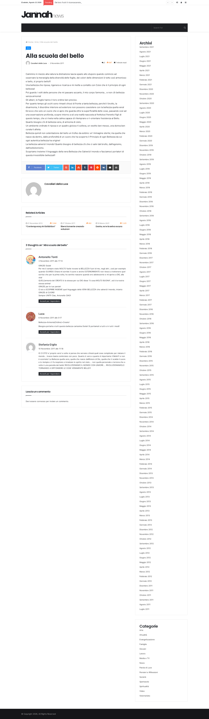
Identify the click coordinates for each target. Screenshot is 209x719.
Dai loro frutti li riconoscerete (68, 2)
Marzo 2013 (144, 515)
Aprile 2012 (144, 567)
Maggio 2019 (145, 178)
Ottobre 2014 (145, 426)
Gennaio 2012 (145, 581)
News (142, 663)
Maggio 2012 (145, 562)
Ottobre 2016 (145, 319)
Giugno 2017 (145, 281)
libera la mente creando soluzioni (72, 228)
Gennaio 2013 (145, 525)
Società (142, 677)
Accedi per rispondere (50, 301)
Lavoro (142, 653)
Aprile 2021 (144, 70)
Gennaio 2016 (145, 356)
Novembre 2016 (146, 314)
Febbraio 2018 (145, 248)
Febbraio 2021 (145, 80)
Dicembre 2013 (146, 473)
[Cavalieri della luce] (42, 14)
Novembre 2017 (146, 262)
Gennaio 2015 (145, 412)
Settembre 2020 (146, 103)
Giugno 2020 (145, 117)
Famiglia (143, 644)
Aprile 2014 (144, 454)
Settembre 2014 (146, 431)
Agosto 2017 (145, 272)
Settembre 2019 (146, 159)
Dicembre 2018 (146, 201)
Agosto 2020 (145, 108)
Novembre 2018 (146, 206)
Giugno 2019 (145, 173)
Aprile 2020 (144, 126)
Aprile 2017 (144, 290)
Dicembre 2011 (145, 586)
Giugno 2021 (145, 61)
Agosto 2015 (145, 379)
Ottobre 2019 (145, 155)
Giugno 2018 (145, 230)
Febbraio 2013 (145, 520)
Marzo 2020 (144, 131)
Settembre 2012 (146, 543)
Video (142, 691)
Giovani (142, 649)
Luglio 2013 (144, 497)
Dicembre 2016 (146, 309)
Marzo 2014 (144, 459)
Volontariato (144, 696)
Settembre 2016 (146, 323)
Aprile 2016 (144, 342)
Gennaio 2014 (145, 468)
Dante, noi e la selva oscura (109, 226)
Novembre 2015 (146, 365)
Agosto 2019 (145, 164)
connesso (41, 401)
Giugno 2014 (145, 445)
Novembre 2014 (146, 422)
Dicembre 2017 (146, 258)
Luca (41, 313)
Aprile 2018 (144, 239)
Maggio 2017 (145, 286)
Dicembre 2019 (146, 145)
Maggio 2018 (145, 234)
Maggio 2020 (145, 122)
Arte (37, 42)
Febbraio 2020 (145, 136)
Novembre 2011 (146, 590)
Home (30, 42)
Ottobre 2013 (145, 483)
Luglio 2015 (144, 384)
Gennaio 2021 (145, 84)
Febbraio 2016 (145, 351)
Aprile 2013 (144, 511)
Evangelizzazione (147, 639)
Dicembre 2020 (146, 89)
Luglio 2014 (144, 440)
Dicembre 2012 (146, 529)
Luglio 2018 (144, 225)
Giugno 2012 (145, 557)
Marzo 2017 (144, 295)
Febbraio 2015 (145, 408)
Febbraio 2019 (145, 192)
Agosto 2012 (145, 548)
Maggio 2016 (145, 337)
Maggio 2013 (145, 506)
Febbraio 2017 (145, 300)
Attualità (143, 635)
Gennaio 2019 (145, 197)
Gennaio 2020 (145, 141)
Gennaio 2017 (145, 304)
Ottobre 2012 (145, 539)
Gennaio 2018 (145, 253)
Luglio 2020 (144, 112)
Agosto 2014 (145, 436)
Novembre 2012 (146, 534)
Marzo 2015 (144, 403)
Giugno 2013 (145, 501)
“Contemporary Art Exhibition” (40, 226)
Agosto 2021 (145, 52)
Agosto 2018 (145, 220)
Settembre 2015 (146, 375)
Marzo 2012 (144, 572)
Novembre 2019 (146, 150)
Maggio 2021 (145, 66)
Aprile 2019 (144, 183)
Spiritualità (144, 686)
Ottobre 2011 (145, 595)
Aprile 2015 (144, 398)
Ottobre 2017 (145, 267)
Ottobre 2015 (145, 370)
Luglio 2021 (144, 56)
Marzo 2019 (144, 187)
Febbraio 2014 (145, 464)
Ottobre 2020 (145, 98)
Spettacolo (144, 682)
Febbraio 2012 (145, 576)
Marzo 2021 (144, 75)
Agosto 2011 (144, 604)
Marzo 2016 (144, 347)
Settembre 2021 (146, 47)
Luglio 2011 (144, 609)
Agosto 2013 (145, 492)
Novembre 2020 (146, 94)
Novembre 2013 (146, 478)
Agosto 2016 (145, 328)
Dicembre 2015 (146, 361)
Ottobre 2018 (145, 211)
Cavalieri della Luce (39, 63)
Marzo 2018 (144, 244)
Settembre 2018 (146, 215)
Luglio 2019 (144, 169)
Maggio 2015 (145, 394)
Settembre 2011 (146, 600)
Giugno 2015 (145, 389)
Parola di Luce (145, 667)
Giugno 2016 (145, 333)
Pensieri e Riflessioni (148, 672)
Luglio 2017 (144, 276)
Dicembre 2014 (146, 417)
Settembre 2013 (146, 487)
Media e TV (144, 658)
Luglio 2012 (144, 553)
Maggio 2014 (145, 450)
